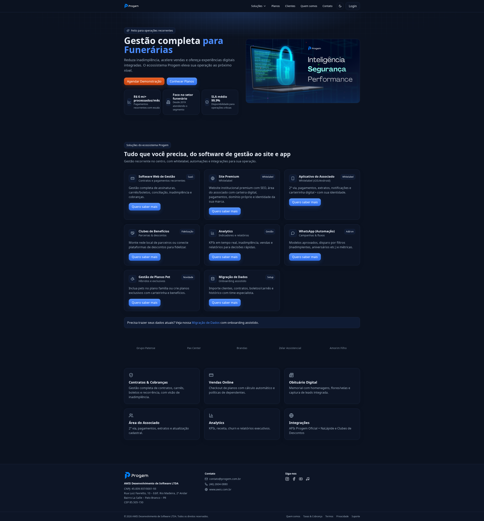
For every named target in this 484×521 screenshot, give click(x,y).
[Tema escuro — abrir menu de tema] (340, 6)
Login (353, 6)
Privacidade (342, 516)
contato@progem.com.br (225, 479)
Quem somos (309, 6)
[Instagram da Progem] (287, 479)
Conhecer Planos (182, 81)
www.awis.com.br (220, 489)
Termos (329, 516)
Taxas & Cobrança (312, 516)
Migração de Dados (206, 323)
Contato (327, 6)
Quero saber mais (144, 207)
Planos (275, 6)
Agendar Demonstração (144, 81)
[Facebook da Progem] (294, 479)
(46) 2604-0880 (218, 484)
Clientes (290, 6)
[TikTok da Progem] (307, 479)
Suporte (356, 516)
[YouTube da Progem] (301, 479)
